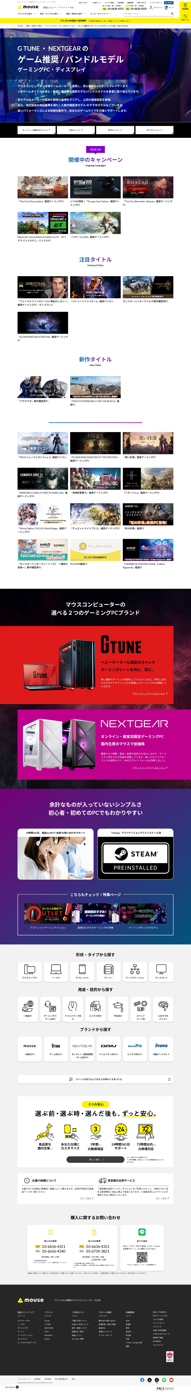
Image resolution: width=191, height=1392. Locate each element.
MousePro (48, 1335)
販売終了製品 (158, 1338)
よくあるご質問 (78, 1339)
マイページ (158, 8)
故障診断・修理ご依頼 (107, 1324)
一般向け (28, 1016)
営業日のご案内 (78, 1332)
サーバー (108, 977)
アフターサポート (156, 3)
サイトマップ (158, 1345)
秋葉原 (128, 1324)
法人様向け (169, 3)
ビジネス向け (95, 1016)
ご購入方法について (79, 1321)
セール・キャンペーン (99, 14)
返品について (77, 1335)
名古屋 (128, 1335)
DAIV (47, 1332)
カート (171, 8)
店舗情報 (130, 3)
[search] (171, 13)
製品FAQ (102, 1328)
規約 (73, 1379)
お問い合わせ (141, 3)
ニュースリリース (24, 1379)
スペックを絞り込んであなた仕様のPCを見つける (99, 1079)
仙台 (127, 1321)
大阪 (127, 1339)
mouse (47, 1321)
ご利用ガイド (96, 3)
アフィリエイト (159, 1323)
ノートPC (56, 977)
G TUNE (48, 1324)
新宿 (127, 1328)
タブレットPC (82, 977)
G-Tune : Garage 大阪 (134, 1343)
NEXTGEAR (49, 1328)
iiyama (47, 1339)
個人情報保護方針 (61, 1379)
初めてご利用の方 (159, 1312)
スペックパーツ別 (140, 1017)
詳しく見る (94, 1159)
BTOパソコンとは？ (160, 1316)
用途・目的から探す (74, 14)
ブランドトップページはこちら (148, 693)
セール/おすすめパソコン (27, 1343)
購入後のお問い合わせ (107, 1321)
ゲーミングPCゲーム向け (50, 1017)
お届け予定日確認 (159, 1330)
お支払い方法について (80, 1324)
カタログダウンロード (161, 1334)
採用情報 (48, 1379)
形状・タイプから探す (49, 14)
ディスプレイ (161, 977)
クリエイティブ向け (73, 1017)
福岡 (127, 1346)
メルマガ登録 (109, 3)
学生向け (118, 1016)
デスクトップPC (29, 977)
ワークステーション (135, 977)
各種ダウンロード (105, 1332)
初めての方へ (83, 3)
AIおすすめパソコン (163, 1017)
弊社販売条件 (54, 1273)
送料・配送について (79, 1328)
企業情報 (120, 3)
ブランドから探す (25, 14)
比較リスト (185, 20)
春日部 (128, 1332)
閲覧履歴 (185, 9)
